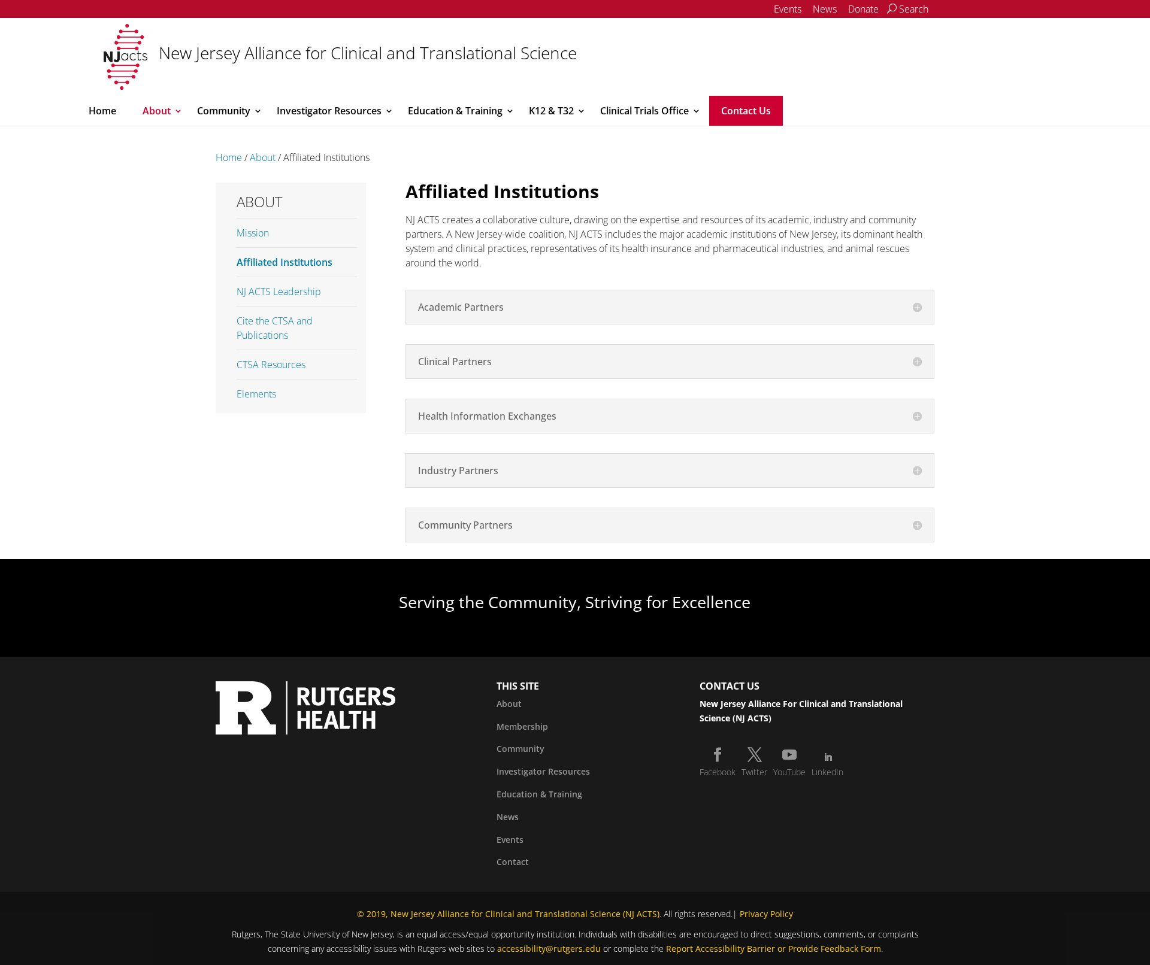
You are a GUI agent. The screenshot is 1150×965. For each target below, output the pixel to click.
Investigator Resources (329, 110)
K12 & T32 (551, 110)
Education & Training (455, 110)
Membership (522, 726)
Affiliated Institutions (284, 262)
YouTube (789, 772)
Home (102, 110)
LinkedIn (827, 772)
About (157, 110)
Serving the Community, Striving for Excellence (574, 602)
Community (223, 110)
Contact (513, 861)
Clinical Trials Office (644, 110)
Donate (863, 9)
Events (787, 9)
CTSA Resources (271, 364)
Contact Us (746, 110)
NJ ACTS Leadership (279, 291)
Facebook (718, 772)
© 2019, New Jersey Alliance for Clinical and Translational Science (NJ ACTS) (508, 914)
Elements (256, 393)
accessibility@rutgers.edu (549, 948)
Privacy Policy (766, 914)
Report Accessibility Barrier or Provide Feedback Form (773, 948)
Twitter (754, 772)
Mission (253, 232)
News (825, 9)
